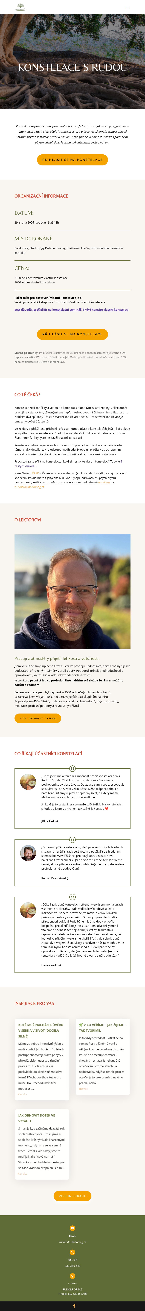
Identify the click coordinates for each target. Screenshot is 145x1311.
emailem (104, 482)
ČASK (35, 473)
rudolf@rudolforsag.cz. (29, 487)
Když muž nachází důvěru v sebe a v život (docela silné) (40, 1030)
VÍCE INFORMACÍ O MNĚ (38, 718)
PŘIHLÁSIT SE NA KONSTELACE (72, 160)
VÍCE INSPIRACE (72, 1196)
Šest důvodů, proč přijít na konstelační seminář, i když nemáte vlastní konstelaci (71, 310)
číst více (22, 1094)
